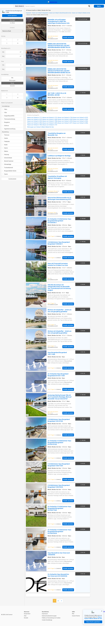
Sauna (6, 174)
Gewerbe (12, 85)
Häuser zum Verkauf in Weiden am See (81, 12)
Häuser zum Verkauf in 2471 (65, 123)
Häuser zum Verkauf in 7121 (49, 117)
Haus (5, 109)
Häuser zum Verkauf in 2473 (34, 119)
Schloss (6, 125)
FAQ (73, 613)
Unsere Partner (76, 615)
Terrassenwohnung (9, 119)
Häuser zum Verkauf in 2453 (65, 121)
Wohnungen (12, 80)
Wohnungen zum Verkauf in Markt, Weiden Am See (40, 127)
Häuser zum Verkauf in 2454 (80, 119)
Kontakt (26, 617)
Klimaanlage (7, 164)
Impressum (45, 613)
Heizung (6, 154)
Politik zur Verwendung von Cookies (51, 617)
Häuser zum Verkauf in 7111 (34, 117)
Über (25, 615)
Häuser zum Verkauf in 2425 (80, 121)
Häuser (12, 83)
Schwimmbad (8, 158)
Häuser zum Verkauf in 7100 (65, 117)
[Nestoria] (52, 2)
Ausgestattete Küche (10, 171)
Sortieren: (12, 27)
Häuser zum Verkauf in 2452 (34, 121)
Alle (12, 77)
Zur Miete (12, 23)
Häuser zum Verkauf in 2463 (65, 119)
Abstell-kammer (8, 161)
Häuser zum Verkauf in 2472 (80, 117)
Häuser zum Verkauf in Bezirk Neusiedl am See (60, 12)
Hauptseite (28, 12)
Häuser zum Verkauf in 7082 (49, 121)
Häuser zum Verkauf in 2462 (34, 123)
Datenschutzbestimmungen (49, 615)
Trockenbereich (8, 167)
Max (3, 56)
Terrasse (6, 135)
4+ (17, 43)
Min (3, 52)
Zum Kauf (12, 20)
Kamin (6, 148)
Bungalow (7, 122)
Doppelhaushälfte (9, 116)
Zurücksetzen (12, 179)
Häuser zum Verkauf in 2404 (80, 123)
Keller (6, 145)
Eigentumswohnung (9, 129)
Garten (6, 138)
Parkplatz (7, 141)
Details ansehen (68, 37)
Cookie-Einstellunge (47, 620)
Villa (5, 112)
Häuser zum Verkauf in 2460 (49, 119)
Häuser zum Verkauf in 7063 (34, 124)
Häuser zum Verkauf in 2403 (49, 123)
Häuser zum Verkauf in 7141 (49, 124)
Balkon (6, 151)
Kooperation (27, 613)
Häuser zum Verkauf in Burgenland (40, 12)
